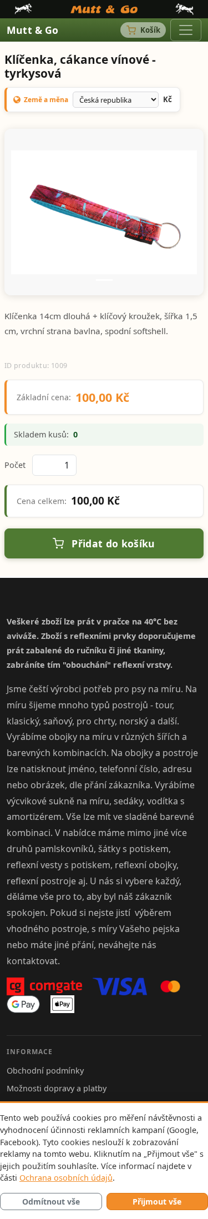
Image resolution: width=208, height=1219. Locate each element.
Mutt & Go (33, 30)
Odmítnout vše (51, 1201)
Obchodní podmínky (45, 1070)
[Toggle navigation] (185, 30)
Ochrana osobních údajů (66, 1177)
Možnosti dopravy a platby (56, 1088)
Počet (15, 465)
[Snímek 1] (104, 280)
